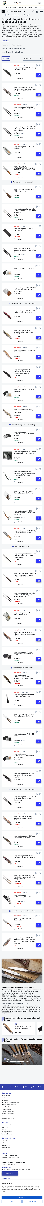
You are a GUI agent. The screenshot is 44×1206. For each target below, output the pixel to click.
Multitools (5, 1100)
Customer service (7, 1125)
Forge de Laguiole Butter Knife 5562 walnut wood (24, 190)
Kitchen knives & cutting (12, 15)
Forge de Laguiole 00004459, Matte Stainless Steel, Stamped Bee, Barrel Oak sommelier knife (24, 939)
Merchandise (6, 1145)
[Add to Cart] (38, 75)
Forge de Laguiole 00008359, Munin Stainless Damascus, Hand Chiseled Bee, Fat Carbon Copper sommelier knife (25, 89)
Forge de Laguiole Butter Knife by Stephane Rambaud (24, 695)
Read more (5, 41)
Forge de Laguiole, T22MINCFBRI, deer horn (22, 896)
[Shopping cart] (36, 11)
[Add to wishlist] (40, 65)
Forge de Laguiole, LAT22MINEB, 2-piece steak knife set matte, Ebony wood (25, 798)
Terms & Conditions (8, 1134)
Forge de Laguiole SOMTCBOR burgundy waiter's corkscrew (24, 311)
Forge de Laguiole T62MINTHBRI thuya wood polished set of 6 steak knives (25, 289)
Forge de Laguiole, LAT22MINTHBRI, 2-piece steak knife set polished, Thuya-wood (24, 168)
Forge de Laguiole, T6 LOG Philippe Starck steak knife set (24, 653)
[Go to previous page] (18, 954)
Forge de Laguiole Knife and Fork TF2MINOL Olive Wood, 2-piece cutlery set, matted (25, 877)
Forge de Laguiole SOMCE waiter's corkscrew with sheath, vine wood (24, 512)
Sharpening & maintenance (10, 1102)
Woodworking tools (8, 1118)
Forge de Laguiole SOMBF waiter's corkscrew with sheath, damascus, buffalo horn (24, 473)
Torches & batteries (8, 1113)
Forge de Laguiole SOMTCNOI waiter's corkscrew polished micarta (24, 775)
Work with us (6, 1147)
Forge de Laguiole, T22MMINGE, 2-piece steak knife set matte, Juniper (25, 532)
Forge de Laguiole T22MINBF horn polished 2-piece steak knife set (25, 108)
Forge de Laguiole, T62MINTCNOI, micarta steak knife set (24, 433)
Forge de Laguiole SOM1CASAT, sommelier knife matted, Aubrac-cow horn (25, 332)
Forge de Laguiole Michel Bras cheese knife (24, 919)
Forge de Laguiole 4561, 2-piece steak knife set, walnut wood (25, 715)
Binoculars (5, 1116)
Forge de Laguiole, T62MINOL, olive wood (24, 390)
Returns (4, 1129)
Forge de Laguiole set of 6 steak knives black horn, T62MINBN (25, 452)
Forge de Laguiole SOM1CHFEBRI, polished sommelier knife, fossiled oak (23, 676)
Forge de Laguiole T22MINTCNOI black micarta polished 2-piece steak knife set (25, 128)
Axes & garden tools (8, 1111)
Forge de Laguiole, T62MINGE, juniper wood (24, 269)
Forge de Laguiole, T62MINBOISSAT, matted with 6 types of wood (25, 755)
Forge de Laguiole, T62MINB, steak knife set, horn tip (23, 613)
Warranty (5, 1127)
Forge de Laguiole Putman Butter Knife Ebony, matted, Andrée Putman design (25, 555)
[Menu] (41, 11)
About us (4, 1140)
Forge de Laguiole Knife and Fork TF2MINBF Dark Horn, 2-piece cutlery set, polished (25, 594)
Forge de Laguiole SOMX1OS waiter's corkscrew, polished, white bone (24, 410)
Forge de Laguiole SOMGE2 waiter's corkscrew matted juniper (23, 818)
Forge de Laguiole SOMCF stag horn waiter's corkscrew (24, 837)
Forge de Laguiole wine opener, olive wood (24, 351)
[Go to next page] (26, 954)
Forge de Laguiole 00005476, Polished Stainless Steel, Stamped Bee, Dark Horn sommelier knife (23, 371)
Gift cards (5, 1143)
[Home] (13, 11)
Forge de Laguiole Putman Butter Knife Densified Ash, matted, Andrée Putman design (25, 575)
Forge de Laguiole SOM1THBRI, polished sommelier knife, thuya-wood (25, 634)
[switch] (39, 3)
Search (33, 11)
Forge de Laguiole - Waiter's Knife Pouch (23, 229)
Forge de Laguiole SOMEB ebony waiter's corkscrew (25, 68)
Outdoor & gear (6, 1109)
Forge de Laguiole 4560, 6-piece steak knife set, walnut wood (25, 492)
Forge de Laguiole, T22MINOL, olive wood (24, 147)
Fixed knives (5, 1098)
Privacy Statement (7, 1132)
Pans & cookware (7, 1107)
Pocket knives (6, 1095)
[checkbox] (14, 78)
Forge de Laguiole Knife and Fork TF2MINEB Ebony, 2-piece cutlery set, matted (25, 210)
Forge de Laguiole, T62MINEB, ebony (24, 735)
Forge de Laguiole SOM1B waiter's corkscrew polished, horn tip (25, 250)
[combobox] (32, 59)
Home (3, 15)
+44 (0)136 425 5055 (9, 1156)
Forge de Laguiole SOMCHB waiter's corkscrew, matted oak (24, 856)
